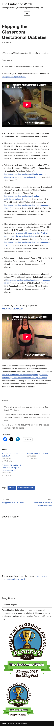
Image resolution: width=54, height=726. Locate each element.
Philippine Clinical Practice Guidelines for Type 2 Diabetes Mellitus (12, 467)
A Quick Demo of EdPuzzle (37, 453)
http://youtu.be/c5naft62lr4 (12, 309)
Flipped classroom (25, 487)
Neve (4, 723)
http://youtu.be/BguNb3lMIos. (14, 76)
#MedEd (11, 487)
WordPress (22, 723)
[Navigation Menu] (27, 13)
